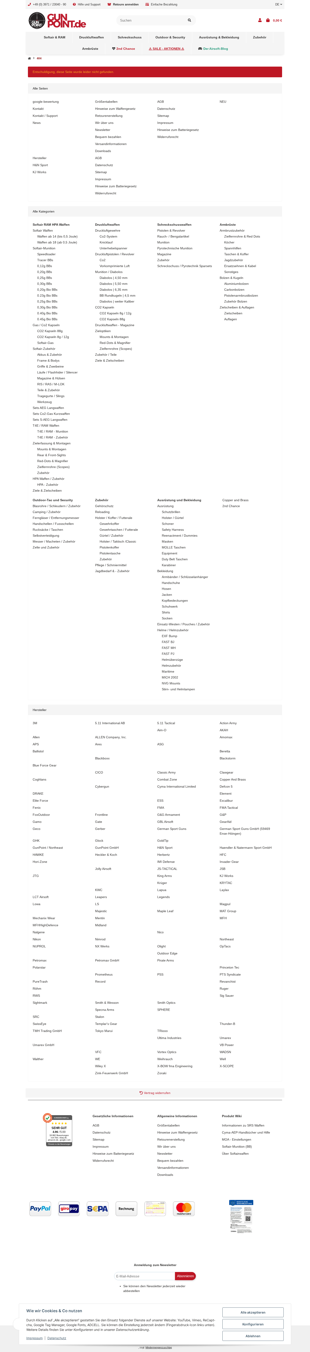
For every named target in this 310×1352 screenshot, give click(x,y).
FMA (160, 807)
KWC (98, 890)
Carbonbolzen (234, 289)
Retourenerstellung (109, 116)
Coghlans (39, 779)
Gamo (37, 822)
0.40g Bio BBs (47, 313)
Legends (163, 897)
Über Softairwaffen (235, 1153)
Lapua (161, 890)
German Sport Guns (171, 829)
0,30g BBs (44, 283)
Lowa (36, 904)
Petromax (40, 960)
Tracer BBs (45, 260)
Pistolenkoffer (109, 547)
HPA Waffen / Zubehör (48, 479)
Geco (36, 829)
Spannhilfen (232, 248)
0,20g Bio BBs (47, 289)
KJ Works (39, 172)
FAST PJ (168, 654)
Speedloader (46, 254)
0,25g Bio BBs (47, 301)
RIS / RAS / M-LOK (50, 384)
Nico (160, 932)
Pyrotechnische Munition (174, 248)
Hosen (166, 589)
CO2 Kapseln (104, 307)
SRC (36, 1017)
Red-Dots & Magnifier (52, 461)
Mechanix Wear (44, 918)
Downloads (103, 151)
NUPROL (39, 946)
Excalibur (226, 800)
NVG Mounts (171, 683)
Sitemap (163, 116)
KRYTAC (226, 883)
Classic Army (166, 772)
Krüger (162, 883)
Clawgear (226, 772)
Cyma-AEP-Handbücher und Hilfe (246, 1132)
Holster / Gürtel (173, 518)
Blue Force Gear (45, 765)
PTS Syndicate (230, 974)
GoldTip (162, 840)
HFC (223, 854)
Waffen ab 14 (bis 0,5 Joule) (57, 236)
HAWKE (38, 854)
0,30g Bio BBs (47, 307)
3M (35, 723)
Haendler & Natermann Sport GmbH (246, 847)
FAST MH (169, 648)
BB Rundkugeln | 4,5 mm (117, 295)
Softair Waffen (43, 230)
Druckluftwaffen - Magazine (114, 325)
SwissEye (39, 1024)
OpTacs (225, 946)
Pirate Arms (165, 960)
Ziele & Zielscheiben (47, 490)
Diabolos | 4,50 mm (114, 278)
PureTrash (40, 981)
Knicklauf (106, 242)
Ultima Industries (169, 1038)
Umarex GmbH (43, 1045)
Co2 (103, 260)
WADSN (225, 1052)
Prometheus (104, 974)
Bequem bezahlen (108, 137)
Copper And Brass (233, 779)
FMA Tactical (229, 807)
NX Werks (102, 946)
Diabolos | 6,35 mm (114, 289)
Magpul (225, 904)
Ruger (224, 988)
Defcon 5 (226, 786)
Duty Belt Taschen (175, 559)
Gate (98, 822)
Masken (167, 541)
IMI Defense (166, 862)
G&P (223, 814)
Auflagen (230, 319)
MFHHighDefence (45, 925)
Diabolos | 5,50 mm (114, 283)
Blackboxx (102, 758)
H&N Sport (40, 165)
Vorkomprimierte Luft (115, 266)
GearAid (225, 822)
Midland (100, 925)
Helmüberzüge (172, 659)
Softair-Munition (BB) (237, 1146)
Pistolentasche (110, 553)
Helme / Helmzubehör (173, 630)
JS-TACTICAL (167, 869)
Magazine (164, 254)
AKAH (224, 730)
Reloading (102, 512)
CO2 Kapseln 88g (50, 331)
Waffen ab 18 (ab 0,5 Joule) (57, 242)
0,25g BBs (44, 278)
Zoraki (161, 1073)
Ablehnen (253, 1336)
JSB (222, 869)
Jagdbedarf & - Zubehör (112, 571)
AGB (160, 101)
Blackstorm (228, 758)
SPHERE (163, 1009)
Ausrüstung (165, 506)
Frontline (101, 814)
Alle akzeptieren (253, 1312)
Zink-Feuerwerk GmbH (111, 1073)
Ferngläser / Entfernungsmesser (56, 518)
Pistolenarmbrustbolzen (241, 295)
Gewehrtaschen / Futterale (119, 529)
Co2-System (108, 236)
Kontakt (38, 108)
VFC (98, 1052)
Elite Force (40, 800)
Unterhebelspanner (113, 248)
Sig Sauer (227, 995)
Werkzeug (44, 402)
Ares (98, 744)
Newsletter (102, 130)
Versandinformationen (111, 144)
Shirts (166, 612)
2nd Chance (230, 506)
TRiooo (162, 1031)
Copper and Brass (234, 500)
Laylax (224, 890)
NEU (223, 101)
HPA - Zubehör (47, 484)
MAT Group (228, 911)
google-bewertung (46, 101)
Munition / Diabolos (109, 272)
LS (97, 904)
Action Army (228, 723)
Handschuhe (171, 583)
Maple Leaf (165, 911)
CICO (99, 772)
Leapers (101, 897)
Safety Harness (173, 529)
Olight (161, 946)
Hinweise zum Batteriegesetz (178, 130)
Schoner (168, 524)
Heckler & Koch (106, 854)
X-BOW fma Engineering (174, 1066)
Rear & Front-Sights (51, 455)
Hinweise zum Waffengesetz (115, 108)
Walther (38, 1059)
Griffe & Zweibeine (50, 366)
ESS (160, 800)
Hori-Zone (40, 862)
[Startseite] (29, 58)
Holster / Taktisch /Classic (118, 541)
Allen (36, 737)
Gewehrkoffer (109, 524)
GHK (36, 840)
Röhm (37, 988)
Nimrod (100, 939)
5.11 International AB (110, 723)
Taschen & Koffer (236, 254)
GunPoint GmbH (107, 847)
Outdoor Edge (167, 953)
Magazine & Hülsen (51, 378)
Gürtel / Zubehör (111, 535)
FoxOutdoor (41, 814)
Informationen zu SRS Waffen (243, 1125)
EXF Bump (169, 636)
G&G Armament (168, 814)
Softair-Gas (45, 343)
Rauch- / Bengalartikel (173, 236)
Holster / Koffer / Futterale (113, 518)
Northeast (227, 939)
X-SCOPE (227, 1066)
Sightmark (40, 1002)
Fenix (37, 807)
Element (225, 793)
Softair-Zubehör (44, 349)
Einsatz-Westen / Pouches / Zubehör (183, 624)
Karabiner (169, 565)
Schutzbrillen (171, 512)
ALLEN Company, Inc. (111, 737)
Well (223, 1059)
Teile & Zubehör (48, 390)
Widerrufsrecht (167, 137)
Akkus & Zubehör (49, 354)
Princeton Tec (229, 967)
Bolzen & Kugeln (231, 278)
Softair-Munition (44, 248)
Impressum (165, 123)
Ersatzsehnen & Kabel (240, 266)
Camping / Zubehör (47, 512)
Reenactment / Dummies (179, 535)
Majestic (101, 911)
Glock (99, 840)
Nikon (37, 939)
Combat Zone (167, 779)
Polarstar (39, 967)
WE (97, 1059)
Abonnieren (185, 1276)
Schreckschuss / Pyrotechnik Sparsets (184, 266)
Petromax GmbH (107, 960)
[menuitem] (54, 37)
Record (100, 981)
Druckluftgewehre (107, 230)
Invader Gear (229, 862)
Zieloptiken (103, 331)
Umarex (225, 1038)
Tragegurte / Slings (50, 396)
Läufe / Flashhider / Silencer (57, 372)
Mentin (100, 918)
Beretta (225, 751)
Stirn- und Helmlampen (178, 689)
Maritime (168, 671)
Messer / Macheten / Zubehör (54, 541)
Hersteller (40, 158)
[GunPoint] (57, 20)
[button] (260, 20)
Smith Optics (166, 1002)
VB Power (227, 1045)
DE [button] (277, 4)
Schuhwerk (170, 606)
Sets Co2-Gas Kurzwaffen (51, 414)
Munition (163, 242)
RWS (36, 995)
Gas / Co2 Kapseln (46, 325)
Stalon (99, 1017)
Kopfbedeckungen (175, 600)
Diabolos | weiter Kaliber (117, 301)
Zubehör (43, 473)
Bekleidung (165, 571)
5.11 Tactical (166, 723)
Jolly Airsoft (103, 869)
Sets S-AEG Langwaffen (50, 419)
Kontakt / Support (45, 116)
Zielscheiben (233, 313)
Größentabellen (106, 101)
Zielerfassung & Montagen (52, 443)
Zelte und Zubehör (46, 547)
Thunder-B (227, 1024)
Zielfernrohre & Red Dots (242, 236)
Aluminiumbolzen (236, 283)
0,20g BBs (44, 272)
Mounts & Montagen (51, 449)
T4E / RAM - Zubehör (52, 437)
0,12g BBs (44, 266)
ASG (160, 744)
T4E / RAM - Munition (52, 431)
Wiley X (100, 1066)
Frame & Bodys (48, 360)
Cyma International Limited (176, 786)
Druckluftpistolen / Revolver (114, 254)
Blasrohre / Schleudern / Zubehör (57, 506)
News (37, 123)
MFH (223, 918)
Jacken (167, 594)
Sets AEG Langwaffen (48, 408)
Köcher (229, 242)
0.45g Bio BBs (47, 319)
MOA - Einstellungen (236, 1139)
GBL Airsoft (165, 822)
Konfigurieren (253, 1324)
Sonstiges (231, 272)
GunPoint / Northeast (48, 847)
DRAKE (38, 793)
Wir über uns (104, 123)
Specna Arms (104, 1009)
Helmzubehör (171, 665)
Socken (167, 618)
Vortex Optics (166, 1052)
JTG (36, 876)
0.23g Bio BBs (47, 295)
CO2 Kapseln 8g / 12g (53, 337)
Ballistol (38, 751)
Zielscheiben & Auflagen (237, 307)
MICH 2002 (170, 677)
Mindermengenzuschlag (158, 1347)
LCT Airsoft (41, 897)
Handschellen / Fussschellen (53, 524)
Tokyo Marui (104, 1031)
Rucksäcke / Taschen (48, 529)
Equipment (169, 553)
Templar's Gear (106, 1024)
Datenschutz (166, 108)
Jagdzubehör (233, 260)
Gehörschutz (104, 506)
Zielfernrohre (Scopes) (53, 467)
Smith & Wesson (107, 1002)
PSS (160, 974)
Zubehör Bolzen (235, 301)
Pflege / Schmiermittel (110, 565)
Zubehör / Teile (106, 354)
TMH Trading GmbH (47, 1031)
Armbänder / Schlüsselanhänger (185, 577)
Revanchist (228, 981)
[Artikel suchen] (189, 20)
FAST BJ (168, 642)
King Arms (164, 876)
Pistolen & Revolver (171, 230)
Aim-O (161, 730)
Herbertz (163, 854)
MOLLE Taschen (174, 547)
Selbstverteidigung (46, 535)
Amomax (226, 737)
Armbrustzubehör (232, 230)
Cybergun (102, 786)
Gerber (100, 829)
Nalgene (39, 932)
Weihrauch (165, 1059)
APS (36, 744)
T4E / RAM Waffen (46, 425)
